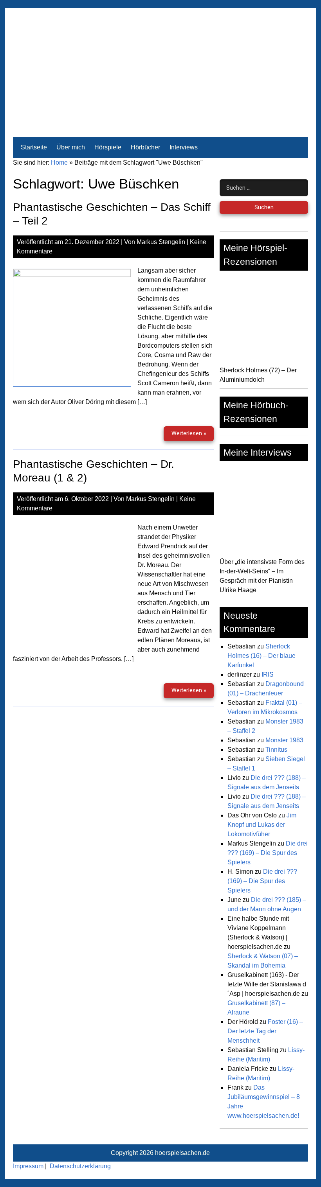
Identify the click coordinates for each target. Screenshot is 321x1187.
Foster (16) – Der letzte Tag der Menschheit (265, 1031)
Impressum (28, 1166)
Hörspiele (107, 147)
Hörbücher (145, 147)
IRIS (267, 674)
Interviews (184, 147)
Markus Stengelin (161, 242)
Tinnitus (276, 749)
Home (59, 162)
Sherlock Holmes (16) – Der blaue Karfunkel (261, 655)
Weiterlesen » (192, 435)
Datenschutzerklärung (80, 1166)
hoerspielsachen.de (182, 1152)
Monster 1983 (284, 740)
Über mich (70, 147)
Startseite (34, 147)
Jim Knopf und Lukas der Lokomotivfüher (261, 824)
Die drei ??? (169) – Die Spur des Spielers (267, 853)
